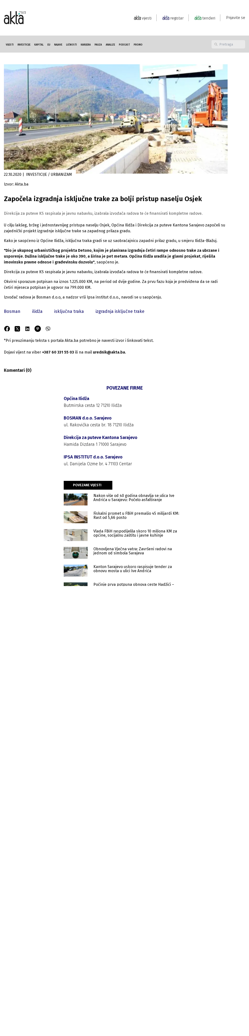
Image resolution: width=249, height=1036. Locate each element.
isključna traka (69, 311)
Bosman (12, 311)
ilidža (37, 311)
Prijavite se (235, 17)
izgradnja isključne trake (120, 311)
